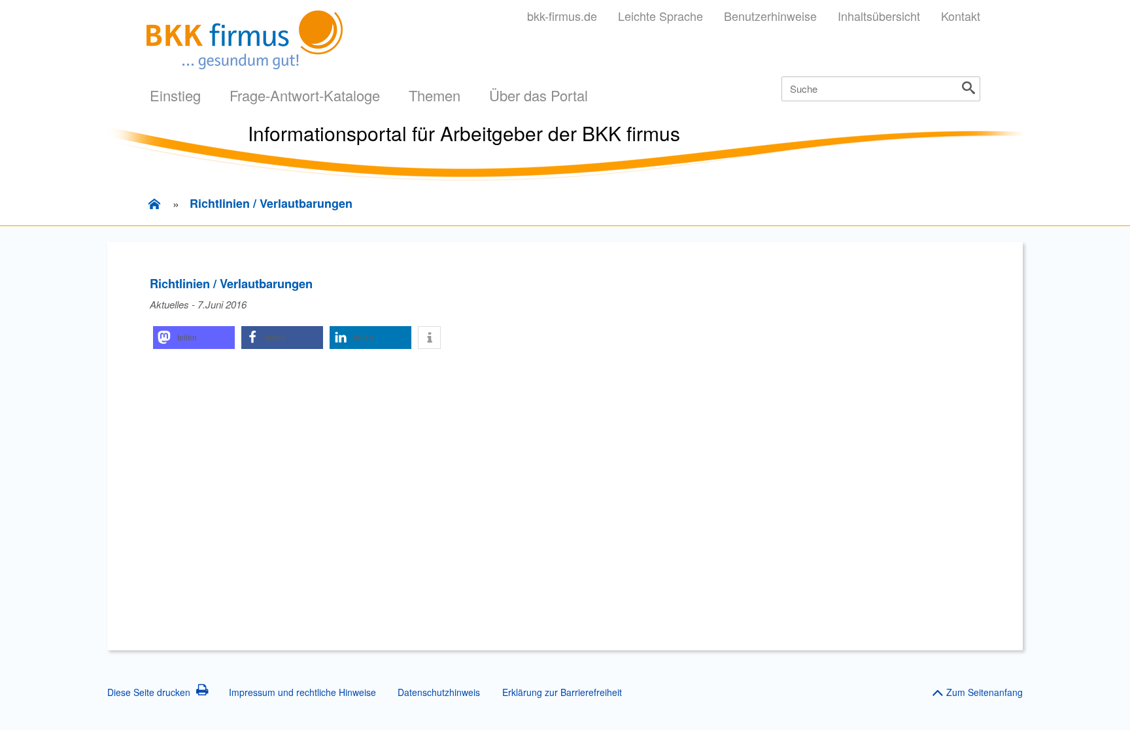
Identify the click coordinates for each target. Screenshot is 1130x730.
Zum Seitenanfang (984, 692)
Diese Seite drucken (148, 692)
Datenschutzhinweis (439, 692)
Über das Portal (538, 95)
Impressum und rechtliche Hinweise (302, 692)
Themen (434, 95)
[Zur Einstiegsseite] (154, 204)
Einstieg (175, 95)
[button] (194, 337)
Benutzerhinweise (770, 15)
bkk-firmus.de (562, 15)
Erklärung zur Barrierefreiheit (562, 692)
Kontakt (960, 15)
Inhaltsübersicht (879, 15)
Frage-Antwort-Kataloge (305, 95)
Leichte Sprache (660, 15)
